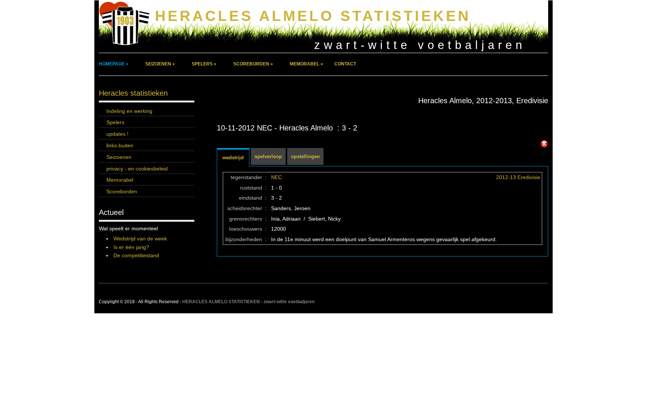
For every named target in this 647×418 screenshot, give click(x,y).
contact (345, 64)
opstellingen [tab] (305, 156)
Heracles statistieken (133, 93)
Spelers (115, 122)
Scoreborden (121, 191)
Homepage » (113, 64)
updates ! (117, 134)
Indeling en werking (129, 111)
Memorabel (119, 180)
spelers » (204, 64)
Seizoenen (118, 157)
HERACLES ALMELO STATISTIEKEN (313, 16)
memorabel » (306, 64)
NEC (276, 177)
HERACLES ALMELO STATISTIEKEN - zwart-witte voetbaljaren (248, 301)
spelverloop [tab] (268, 156)
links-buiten (119, 145)
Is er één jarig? (131, 247)
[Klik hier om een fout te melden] (544, 144)
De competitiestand (136, 255)
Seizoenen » (160, 64)
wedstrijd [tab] (233, 157)
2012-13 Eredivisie (518, 177)
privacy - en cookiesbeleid (137, 169)
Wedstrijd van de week (140, 239)
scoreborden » (253, 64)
